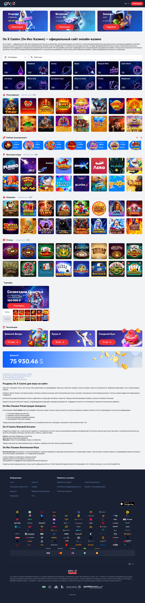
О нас (12, 482)
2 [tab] (70, 29)
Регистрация (137, 3)
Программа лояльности (19, 487)
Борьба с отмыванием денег (95, 487)
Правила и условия (64, 482)
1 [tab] (68, 29)
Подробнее (111, 27)
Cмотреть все (29, 155)
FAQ (33, 496)
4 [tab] (74, 29)
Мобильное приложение (41, 491)
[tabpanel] (25, 21)
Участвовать (18, 306)
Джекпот (13, 491)
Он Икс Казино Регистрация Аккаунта (17, 376)
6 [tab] (77, 29)
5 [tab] (76, 29)
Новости (35, 482)
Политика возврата (64, 491)
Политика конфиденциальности (69, 487)
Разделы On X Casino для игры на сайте (17, 374)
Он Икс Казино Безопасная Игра (15, 379)
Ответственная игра (92, 482)
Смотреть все (27, 95)
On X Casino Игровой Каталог (13, 378)
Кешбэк (34, 487)
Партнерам (14, 496)
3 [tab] (72, 29)
